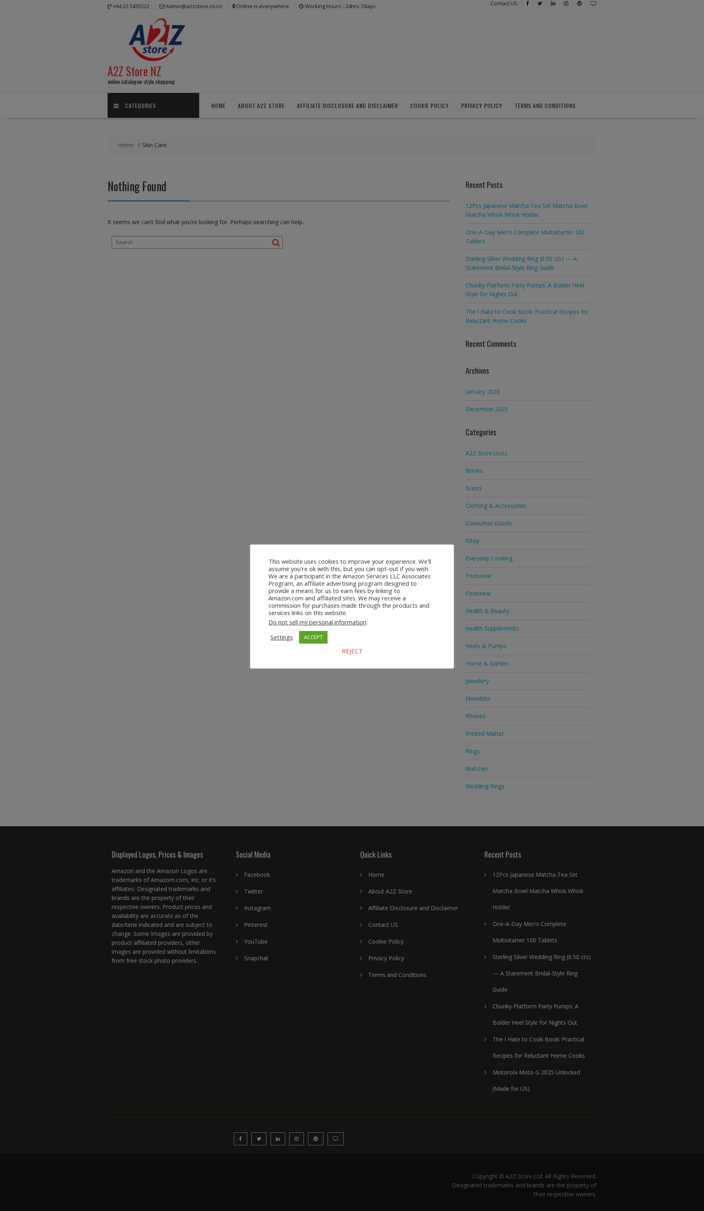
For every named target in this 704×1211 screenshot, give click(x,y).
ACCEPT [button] (313, 637)
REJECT (352, 651)
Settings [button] (282, 637)
